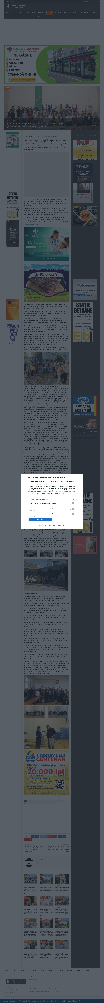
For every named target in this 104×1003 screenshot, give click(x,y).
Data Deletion (42, 525)
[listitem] (52, 499)
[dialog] (52, 501)
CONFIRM (40, 519)
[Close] (80, 477)
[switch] (72, 503)
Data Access (52, 525)
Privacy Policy (61, 525)
